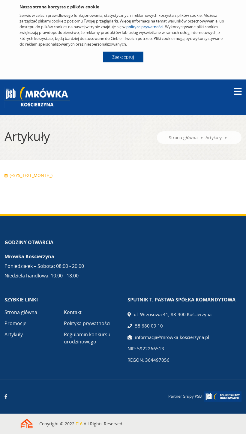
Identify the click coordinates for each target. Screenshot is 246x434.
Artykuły (214, 137)
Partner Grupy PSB (185, 396)
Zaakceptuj (123, 57)
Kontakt (73, 312)
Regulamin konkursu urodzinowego (87, 338)
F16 (79, 424)
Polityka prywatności (87, 323)
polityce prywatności (144, 26)
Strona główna (183, 137)
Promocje (15, 323)
